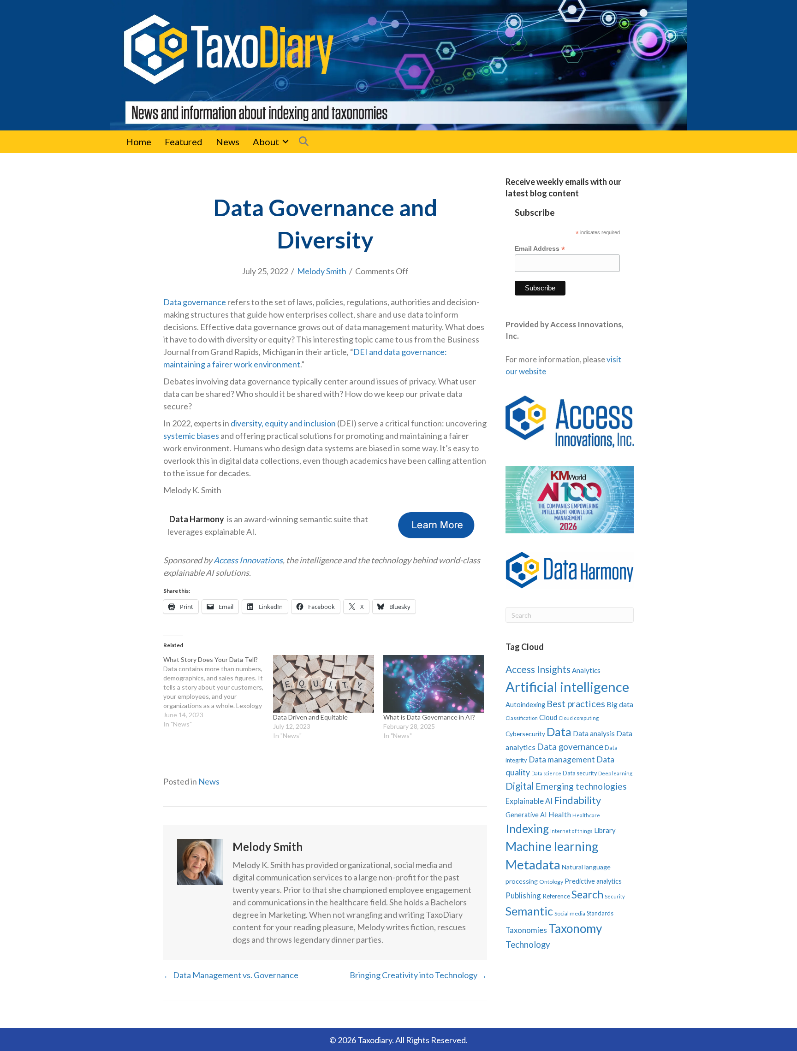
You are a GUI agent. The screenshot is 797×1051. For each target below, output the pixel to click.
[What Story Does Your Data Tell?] (218, 692)
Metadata (533, 864)
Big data (620, 704)
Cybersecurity (525, 734)
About (266, 141)
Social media (569, 913)
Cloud (548, 717)
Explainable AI (529, 801)
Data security (580, 773)
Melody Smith (321, 271)
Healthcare (586, 815)
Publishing (523, 895)
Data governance (194, 302)
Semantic (529, 911)
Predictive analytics (593, 881)
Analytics (586, 670)
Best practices (576, 703)
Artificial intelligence (567, 687)
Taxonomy (575, 928)
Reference (556, 896)
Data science (546, 773)
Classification (522, 718)
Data (559, 731)
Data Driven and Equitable (310, 717)
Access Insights (538, 669)
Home (138, 141)
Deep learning (615, 773)
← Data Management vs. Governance (230, 975)
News (227, 141)
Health (559, 814)
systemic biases (191, 436)
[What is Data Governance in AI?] (433, 684)
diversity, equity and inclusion (283, 423)
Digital (520, 785)
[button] (285, 141)
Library (605, 830)
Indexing (527, 828)
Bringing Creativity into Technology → (418, 975)
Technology (528, 944)
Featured (183, 141)
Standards (600, 913)
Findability (577, 800)
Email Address (540, 248)
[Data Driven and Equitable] (323, 684)
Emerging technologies (581, 786)
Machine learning (552, 846)
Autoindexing (525, 704)
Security (615, 896)
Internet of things (571, 831)
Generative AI (526, 815)
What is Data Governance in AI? (429, 717)
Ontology (551, 881)
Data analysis (594, 733)
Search (587, 894)
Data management (562, 759)
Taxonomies (526, 930)
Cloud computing (579, 718)
